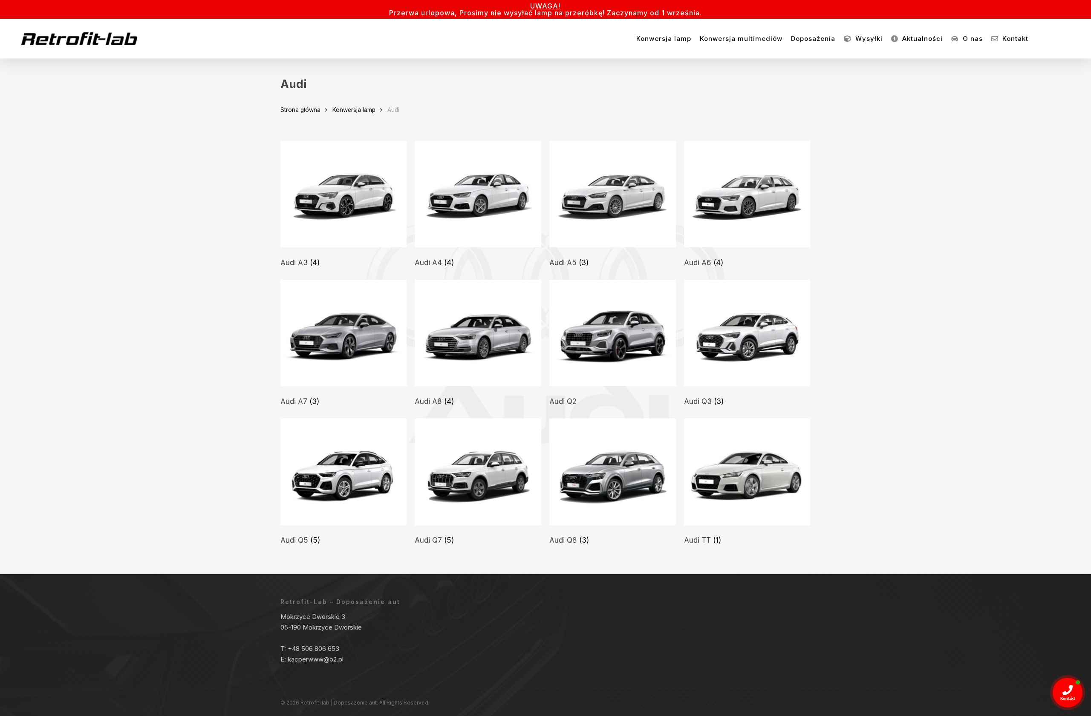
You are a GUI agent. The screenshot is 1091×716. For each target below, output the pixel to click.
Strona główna (300, 109)
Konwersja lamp (353, 109)
